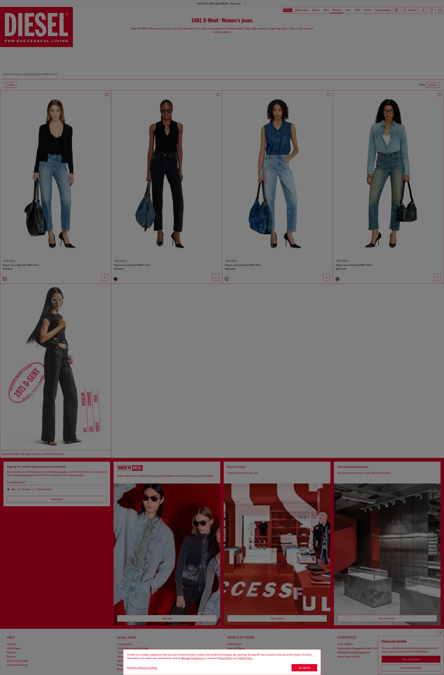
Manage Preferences (192, 658)
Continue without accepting (142, 667)
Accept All (304, 667)
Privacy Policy (224, 658)
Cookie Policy (245, 658)
